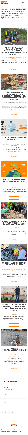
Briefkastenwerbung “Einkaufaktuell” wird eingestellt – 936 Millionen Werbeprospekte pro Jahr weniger (14, 96)
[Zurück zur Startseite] (4, 2)
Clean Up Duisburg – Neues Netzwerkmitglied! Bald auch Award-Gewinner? (14, 223)
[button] (24, 2)
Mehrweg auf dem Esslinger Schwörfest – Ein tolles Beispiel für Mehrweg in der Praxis (14, 307)
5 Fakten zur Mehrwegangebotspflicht (14, 349)
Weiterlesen (14, 69)
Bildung (6, 392)
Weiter (23, 374)
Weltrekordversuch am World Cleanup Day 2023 (14, 180)
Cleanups (14, 187)
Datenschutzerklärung (7, 430)
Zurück (4, 374)
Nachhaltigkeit (12, 104)
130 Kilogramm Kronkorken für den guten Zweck (14, 264)
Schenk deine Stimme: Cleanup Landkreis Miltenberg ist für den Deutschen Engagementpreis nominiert (14, 51)
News (17, 104)
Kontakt (24, 430)
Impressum (17, 430)
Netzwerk (14, 58)
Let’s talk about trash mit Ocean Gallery (14, 139)
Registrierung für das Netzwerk (9, 431)
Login (20, 431)
